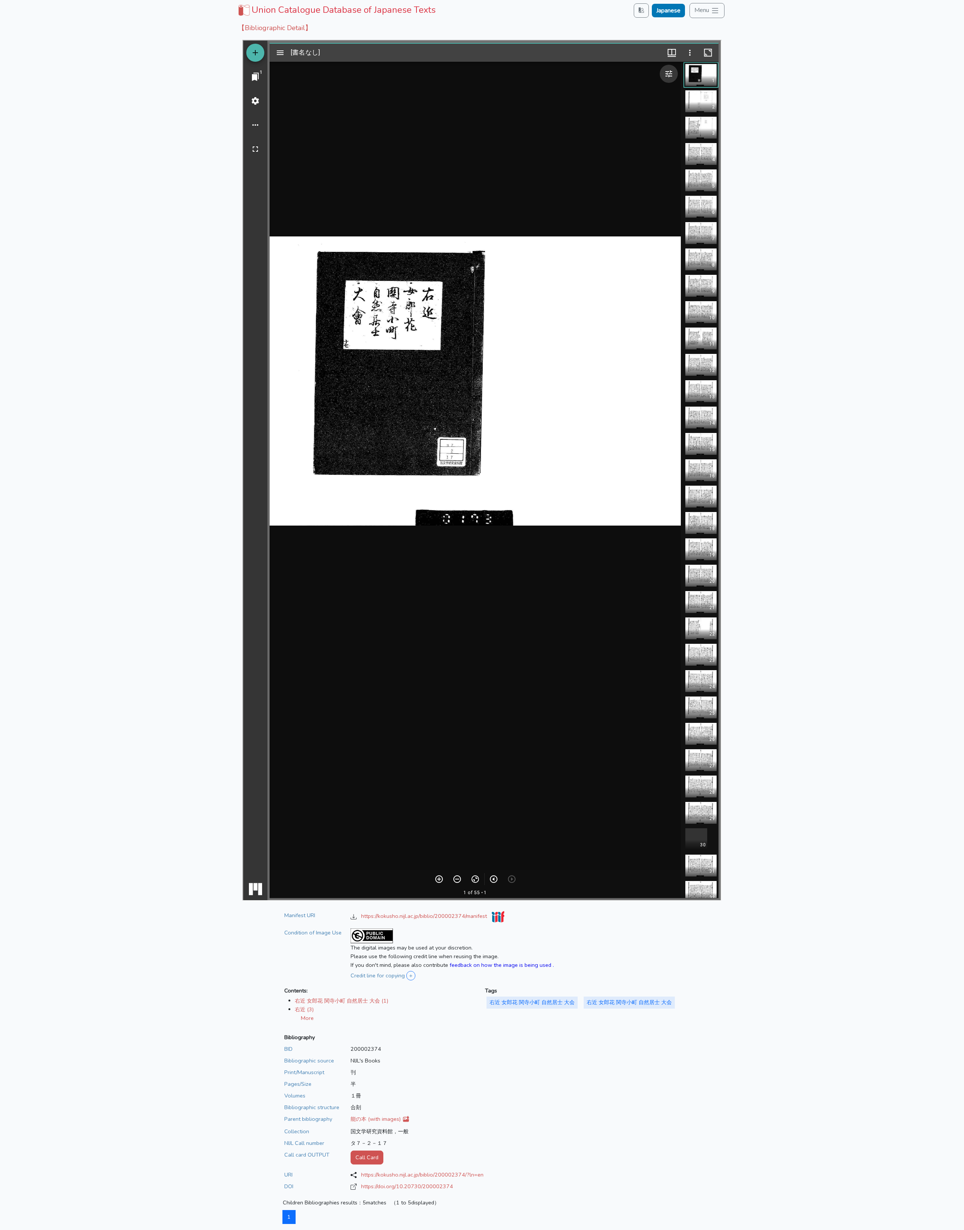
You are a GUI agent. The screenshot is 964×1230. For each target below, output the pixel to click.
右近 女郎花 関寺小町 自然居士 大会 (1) (341, 1000)
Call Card (366, 1157)
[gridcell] (336, 10)
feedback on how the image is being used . (502, 965)
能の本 (376, 1119)
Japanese (668, 10)
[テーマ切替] (641, 10)
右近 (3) (304, 1009)
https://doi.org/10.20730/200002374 (407, 1186)
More (307, 1018)
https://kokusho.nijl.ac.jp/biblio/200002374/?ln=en (422, 1174)
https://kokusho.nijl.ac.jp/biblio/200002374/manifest (424, 916)
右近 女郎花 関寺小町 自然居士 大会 (532, 1002)
